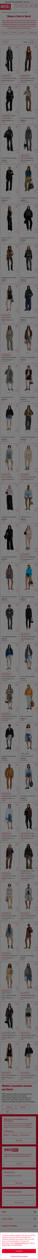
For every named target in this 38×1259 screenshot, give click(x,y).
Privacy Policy (6, 1245)
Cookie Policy (17, 1245)
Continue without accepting (19, 1256)
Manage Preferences (21, 1243)
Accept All (19, 1251)
